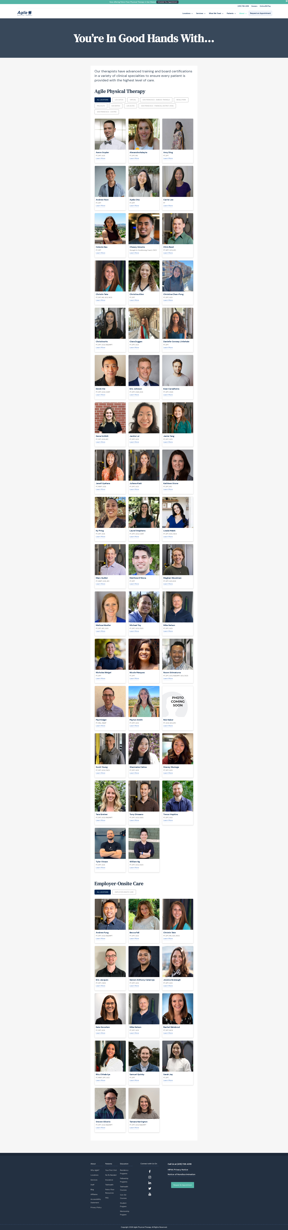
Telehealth (109, 1185)
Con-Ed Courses (123, 1196)
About (93, 1164)
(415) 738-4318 (243, 6)
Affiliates (94, 1194)
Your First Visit (111, 1170)
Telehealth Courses (124, 1188)
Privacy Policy (96, 1207)
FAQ (106, 1198)
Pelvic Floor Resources (109, 1191)
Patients (108, 1164)
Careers (254, 6)
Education (124, 1164)
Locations (94, 1175)
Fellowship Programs (124, 1180)
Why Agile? (95, 1170)
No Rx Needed (110, 1175)
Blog (92, 1189)
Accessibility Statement (96, 1201)
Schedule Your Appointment (167, 2)
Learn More (100, 158)
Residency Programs (124, 1172)
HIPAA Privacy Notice (178, 1169)
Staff (92, 1185)
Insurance (109, 1180)
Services (94, 1180)
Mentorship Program (124, 1213)
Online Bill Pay (265, 6)
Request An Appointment (182, 1185)
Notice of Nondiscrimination (181, 1174)
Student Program (123, 1205)
